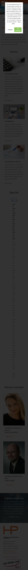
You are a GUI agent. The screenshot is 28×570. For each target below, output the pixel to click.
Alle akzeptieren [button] (17, 29)
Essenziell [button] (10, 29)
